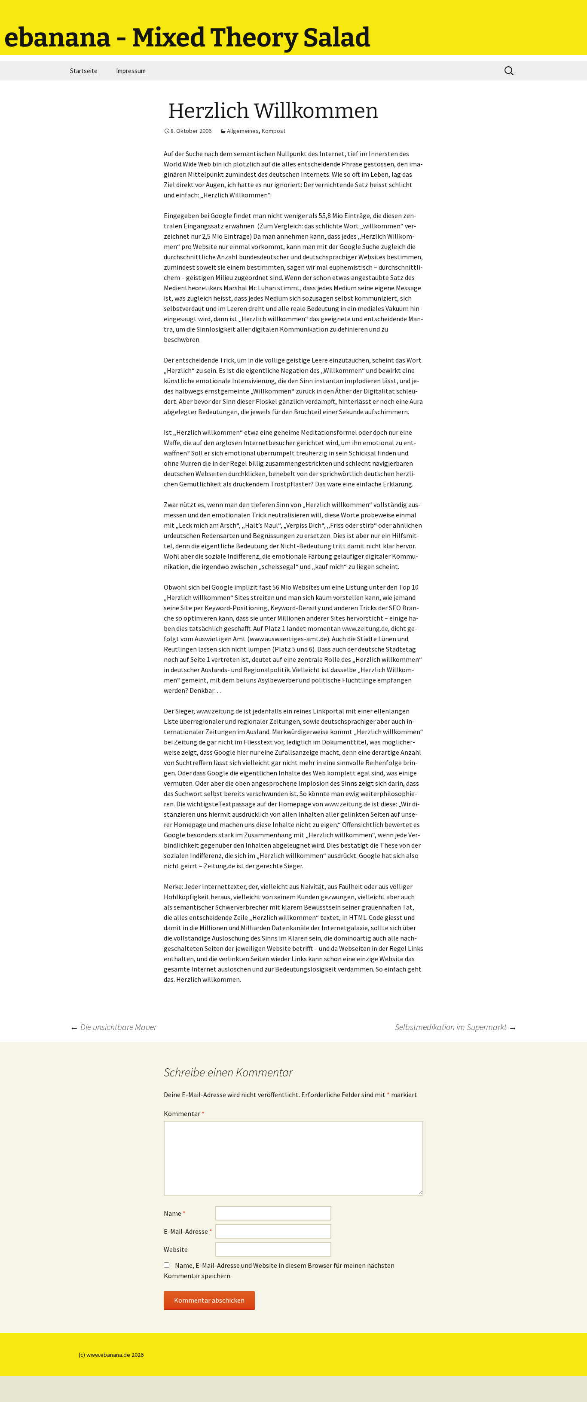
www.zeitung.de (365, 628)
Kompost (273, 131)
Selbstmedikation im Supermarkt (456, 1026)
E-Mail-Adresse (188, 1231)
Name (175, 1213)
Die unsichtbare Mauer (113, 1026)
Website (176, 1249)
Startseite (84, 71)
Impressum (131, 71)
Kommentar (184, 1113)
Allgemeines (243, 131)
